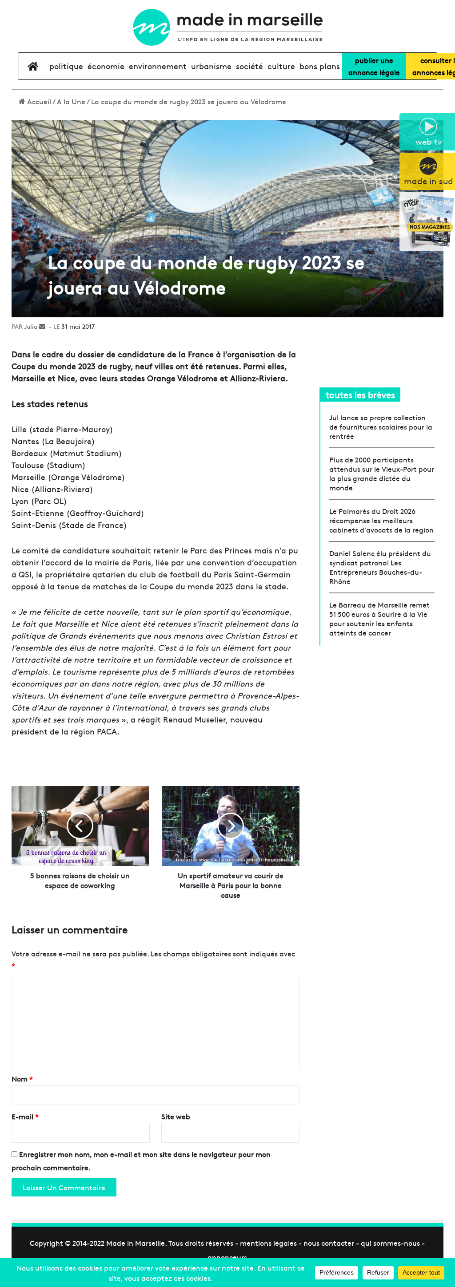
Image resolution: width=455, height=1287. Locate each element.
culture (281, 65)
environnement (158, 65)
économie (106, 65)
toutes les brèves (360, 394)
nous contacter (328, 1243)
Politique (66, 65)
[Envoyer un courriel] (42, 326)
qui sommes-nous (390, 1243)
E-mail (25, 1116)
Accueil (38, 101)
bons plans (319, 65)
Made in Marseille (135, 1243)
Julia (30, 326)
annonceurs (227, 1257)
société (249, 65)
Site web (175, 1116)
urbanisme (211, 65)
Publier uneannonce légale (374, 66)
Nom (22, 1078)
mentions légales (268, 1243)
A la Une (71, 101)
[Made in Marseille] (227, 27)
